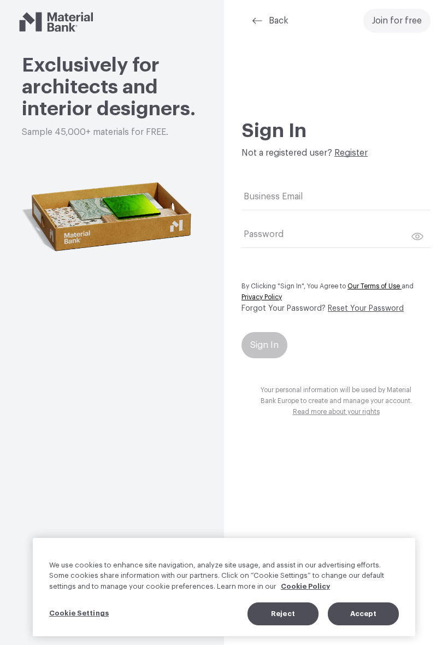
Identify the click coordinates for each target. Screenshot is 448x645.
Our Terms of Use (374, 286)
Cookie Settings (79, 613)
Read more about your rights (336, 412)
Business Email (273, 196)
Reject (283, 613)
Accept (363, 613)
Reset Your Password (366, 308)
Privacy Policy (261, 297)
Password (264, 234)
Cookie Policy (305, 586)
